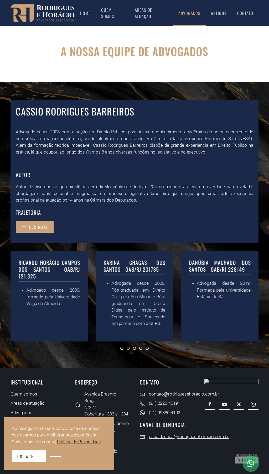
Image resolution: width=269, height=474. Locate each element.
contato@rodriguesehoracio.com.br (184, 394)
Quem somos (107, 13)
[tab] (121, 348)
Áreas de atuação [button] (143, 13)
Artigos (219, 13)
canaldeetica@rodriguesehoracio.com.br (189, 436)
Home (85, 13)
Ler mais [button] (38, 227)
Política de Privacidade (79, 441)
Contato (245, 13)
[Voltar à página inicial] (43, 13)
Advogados (189, 13)
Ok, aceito (28, 456)
